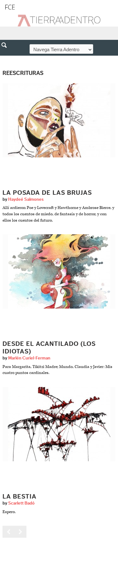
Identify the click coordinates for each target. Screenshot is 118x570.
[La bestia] (59, 424)
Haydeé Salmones (26, 199)
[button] (6, 59)
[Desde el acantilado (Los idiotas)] (59, 271)
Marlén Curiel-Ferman (29, 358)
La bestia (20, 496)
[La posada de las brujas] (59, 120)
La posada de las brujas (47, 193)
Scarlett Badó (21, 503)
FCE (10, 7)
